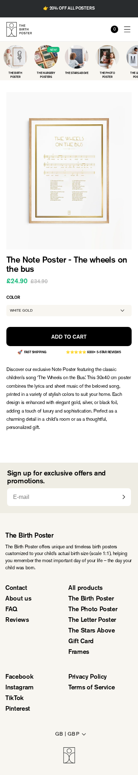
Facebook (19, 677)
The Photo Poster (92, 610)
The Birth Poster (91, 599)
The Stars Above (91, 631)
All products (85, 588)
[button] (127, 29)
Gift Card (81, 642)
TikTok (14, 698)
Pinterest (17, 709)
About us (18, 599)
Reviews (17, 620)
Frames (78, 652)
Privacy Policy (87, 677)
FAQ (11, 610)
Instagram (19, 688)
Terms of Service (91, 688)
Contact (16, 588)
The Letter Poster (92, 620)
